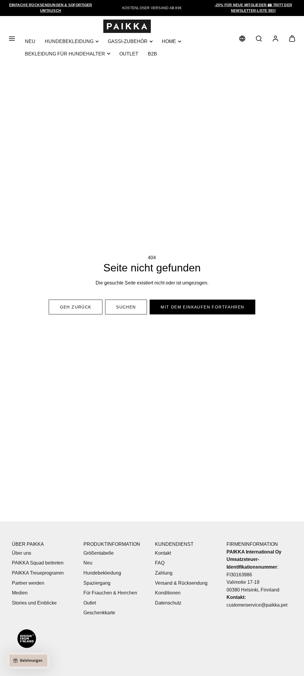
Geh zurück (75, 307)
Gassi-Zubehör (128, 41)
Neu (30, 41)
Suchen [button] (126, 307)
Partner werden (28, 583)
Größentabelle (98, 553)
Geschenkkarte (99, 612)
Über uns (21, 553)
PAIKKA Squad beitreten (38, 562)
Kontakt (163, 553)
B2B (152, 53)
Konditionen (167, 592)
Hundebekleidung (69, 41)
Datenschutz (168, 602)
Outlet (128, 53)
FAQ (159, 562)
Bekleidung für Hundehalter (65, 53)
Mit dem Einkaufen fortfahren (202, 307)
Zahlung (163, 572)
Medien (20, 592)
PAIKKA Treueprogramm (38, 572)
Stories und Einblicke (34, 602)
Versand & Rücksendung (181, 583)
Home (169, 41)
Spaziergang (96, 583)
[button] (12, 38)
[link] (242, 38)
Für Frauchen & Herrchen (110, 592)
